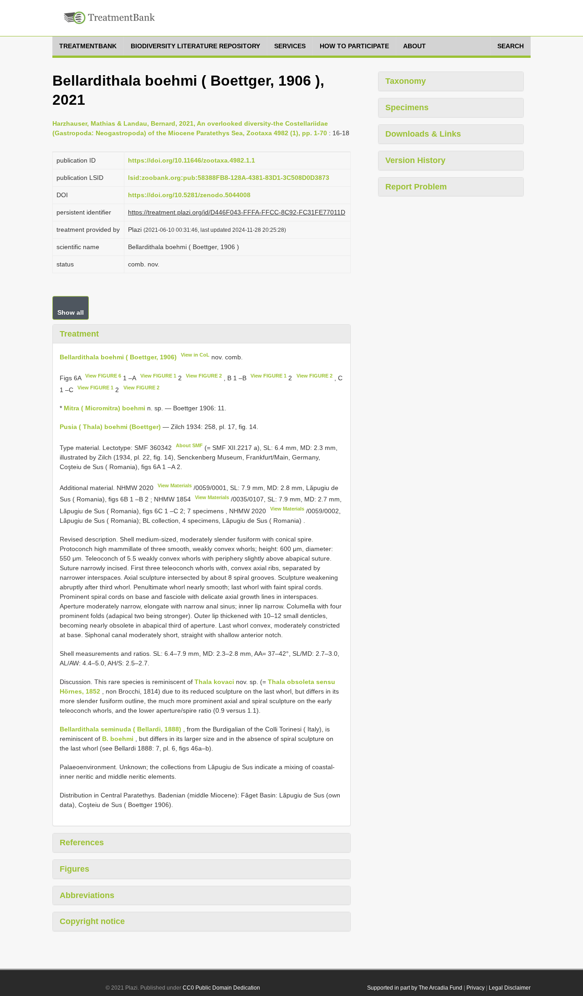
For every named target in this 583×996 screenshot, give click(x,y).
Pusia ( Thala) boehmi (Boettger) (110, 426)
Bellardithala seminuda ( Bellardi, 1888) (120, 729)
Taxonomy (405, 81)
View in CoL (195, 355)
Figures (74, 868)
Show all (70, 312)
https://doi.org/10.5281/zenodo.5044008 (189, 195)
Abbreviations (87, 895)
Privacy (475, 988)
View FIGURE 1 (158, 375)
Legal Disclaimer (510, 988)
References (82, 842)
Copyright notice (92, 921)
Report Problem (416, 186)
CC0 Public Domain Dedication (221, 988)
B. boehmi (117, 738)
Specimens (407, 107)
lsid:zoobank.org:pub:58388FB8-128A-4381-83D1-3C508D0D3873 (228, 177)
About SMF (189, 445)
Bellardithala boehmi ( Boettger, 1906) (118, 357)
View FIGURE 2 (204, 375)
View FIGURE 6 (103, 375)
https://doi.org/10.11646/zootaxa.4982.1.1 (191, 160)
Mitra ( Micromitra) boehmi (104, 408)
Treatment (79, 333)
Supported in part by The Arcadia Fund (414, 988)
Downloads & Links (423, 133)
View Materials (175, 485)
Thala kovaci (214, 681)
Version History (415, 160)
